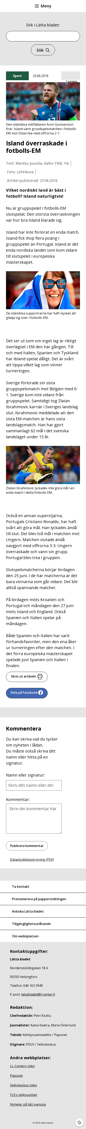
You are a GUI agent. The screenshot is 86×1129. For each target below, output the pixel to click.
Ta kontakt (20, 886)
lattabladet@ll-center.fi (38, 994)
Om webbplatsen (25, 936)
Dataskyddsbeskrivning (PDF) (32, 859)
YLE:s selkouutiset (23, 1095)
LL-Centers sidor (22, 1066)
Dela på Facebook (24, 692)
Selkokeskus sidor (23, 1085)
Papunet (16, 1075)
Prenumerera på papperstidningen (39, 899)
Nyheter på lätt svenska (28, 1104)
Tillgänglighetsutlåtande (31, 924)
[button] (70, 75)
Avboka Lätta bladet (28, 911)
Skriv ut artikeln (23, 676)
